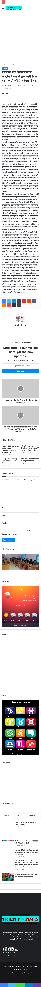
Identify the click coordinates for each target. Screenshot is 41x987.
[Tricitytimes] (13, 7)
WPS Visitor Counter (14, 955)
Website (4, 523)
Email (4, 515)
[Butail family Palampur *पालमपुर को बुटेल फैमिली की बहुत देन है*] (8, 844)
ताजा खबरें (11, 64)
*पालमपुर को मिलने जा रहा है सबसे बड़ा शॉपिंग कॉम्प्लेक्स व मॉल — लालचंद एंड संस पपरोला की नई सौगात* (26, 852)
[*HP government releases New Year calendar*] (8, 829)
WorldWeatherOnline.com (20, 625)
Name (4, 507)
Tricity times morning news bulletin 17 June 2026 (9, 461)
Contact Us (19, 973)
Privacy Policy (28, 973)
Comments (33, 815)
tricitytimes (8, 85)
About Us (11, 973)
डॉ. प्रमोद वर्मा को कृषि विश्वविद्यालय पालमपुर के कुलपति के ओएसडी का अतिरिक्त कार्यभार (30, 448)
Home (5, 64)
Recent (19, 815)
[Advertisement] (20, 39)
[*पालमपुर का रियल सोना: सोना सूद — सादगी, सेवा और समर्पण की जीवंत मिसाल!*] (8, 877)
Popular (6, 815)
